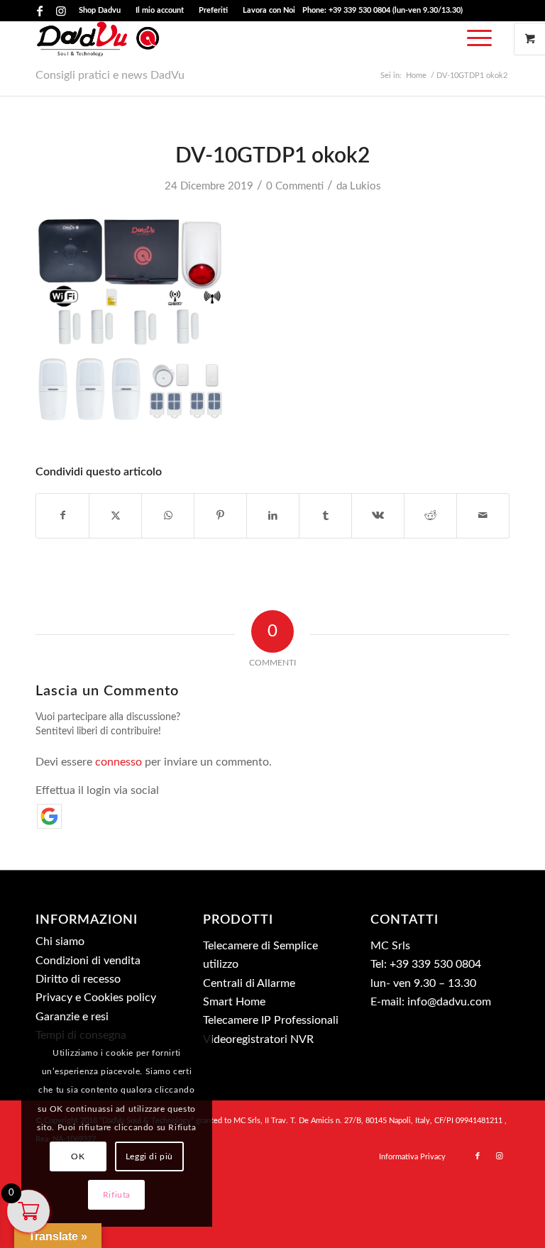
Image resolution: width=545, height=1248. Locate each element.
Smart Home (234, 1001)
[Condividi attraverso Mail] (483, 516)
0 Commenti (295, 186)
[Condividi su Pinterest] (220, 516)
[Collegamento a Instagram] (61, 10)
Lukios (365, 186)
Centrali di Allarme (249, 983)
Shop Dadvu (100, 10)
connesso (118, 762)
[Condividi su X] (115, 516)
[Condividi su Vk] (378, 516)
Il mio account (160, 10)
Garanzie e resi (72, 1016)
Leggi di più (149, 1156)
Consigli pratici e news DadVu (110, 75)
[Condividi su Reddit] (430, 516)
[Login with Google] (49, 816)
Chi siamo (59, 941)
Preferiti (213, 10)
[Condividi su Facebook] (62, 516)
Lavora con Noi (269, 10)
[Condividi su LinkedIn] (273, 516)
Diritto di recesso (78, 979)
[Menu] (476, 39)
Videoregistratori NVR (258, 1039)
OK (77, 1156)
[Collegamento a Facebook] (39, 10)
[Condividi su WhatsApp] (168, 516)
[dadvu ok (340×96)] (98, 39)
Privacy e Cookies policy (95, 997)
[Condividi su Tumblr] (325, 516)
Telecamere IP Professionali (270, 1020)
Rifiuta (117, 1195)
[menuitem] (100, 10)
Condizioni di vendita (88, 960)
